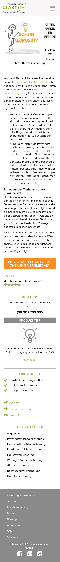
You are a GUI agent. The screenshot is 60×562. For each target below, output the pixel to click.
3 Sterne (12, 284)
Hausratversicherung (20, 455)
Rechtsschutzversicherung (23, 471)
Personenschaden (35, 179)
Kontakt (16, 415)
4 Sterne (15, 284)
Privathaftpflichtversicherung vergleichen (30, 263)
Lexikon (15, 402)
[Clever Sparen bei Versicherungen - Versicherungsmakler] (14, 12)
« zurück (9, 276)
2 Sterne (8, 284)
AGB (9, 531)
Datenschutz (14, 537)
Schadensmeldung (22, 409)
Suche (10, 513)
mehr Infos (29, 359)
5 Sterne (18, 284)
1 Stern (5, 284)
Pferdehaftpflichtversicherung (33, 82)
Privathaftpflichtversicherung (25, 439)
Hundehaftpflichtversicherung (26, 444)
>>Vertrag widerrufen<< (21, 495)
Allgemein (13, 433)
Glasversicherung (18, 465)
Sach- (50, 147)
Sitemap (12, 519)
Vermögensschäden (28, 151)
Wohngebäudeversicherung (24, 460)
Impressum (13, 525)
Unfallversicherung (19, 476)
